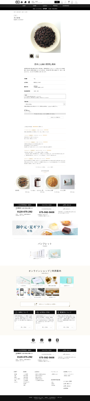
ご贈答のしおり (55, 374)
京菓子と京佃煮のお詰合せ (40, 374)
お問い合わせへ (67, 208)
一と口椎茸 (26, 374)
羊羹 (15, 380)
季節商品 (55, 5)
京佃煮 (24, 371)
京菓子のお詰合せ (38, 375)
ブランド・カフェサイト (69, 374)
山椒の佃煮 (26, 377)
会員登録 (65, 388)
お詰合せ (37, 371)
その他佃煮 (26, 380)
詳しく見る (23, 327)
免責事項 (46, 397)
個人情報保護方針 (53, 397)
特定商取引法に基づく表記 (38, 397)
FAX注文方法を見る (47, 208)
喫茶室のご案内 (67, 375)
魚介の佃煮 (26, 378)
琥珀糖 (15, 374)
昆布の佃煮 (26, 375)
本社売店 (53, 385)
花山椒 (25, 383)
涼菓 (15, 375)
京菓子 (15, 371)
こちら (49, 106)
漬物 (24, 385)
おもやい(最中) (17, 378)
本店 (52, 382)
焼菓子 (15, 377)
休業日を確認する (27, 214)
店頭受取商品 (66, 5)
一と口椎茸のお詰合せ (39, 380)
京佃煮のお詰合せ (38, 378)
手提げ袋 (26, 101)
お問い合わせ (67, 386)
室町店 (53, 383)
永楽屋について (67, 371)
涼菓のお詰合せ (38, 377)
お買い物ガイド (67, 383)
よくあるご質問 (67, 381)
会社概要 (30, 397)
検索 (57, 2)
